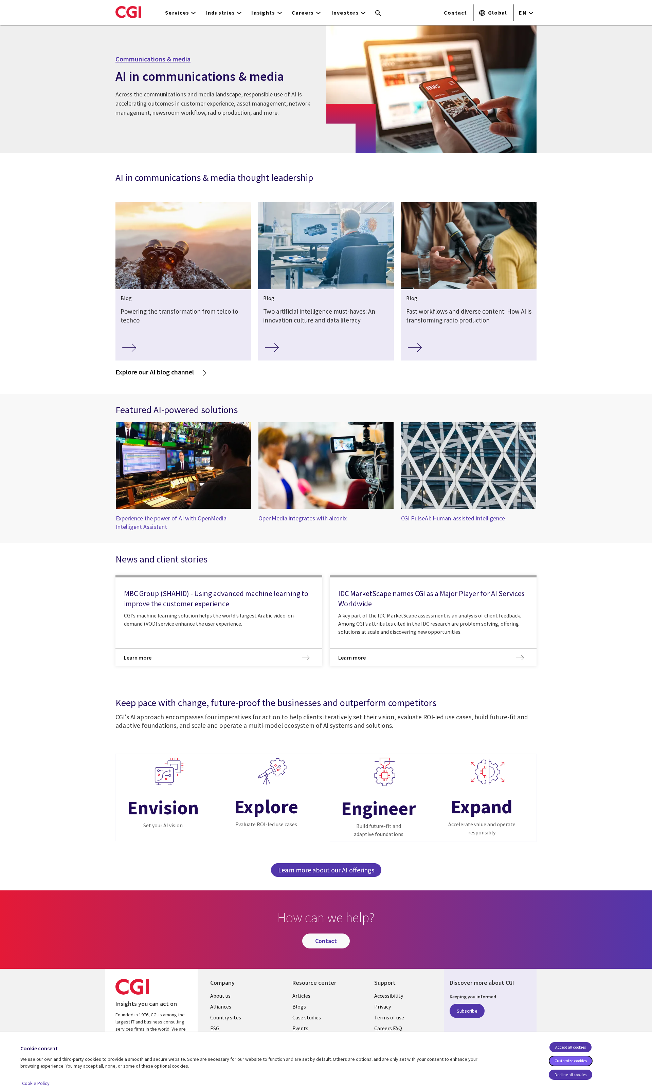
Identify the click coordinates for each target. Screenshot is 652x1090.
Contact (455, 12)
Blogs (299, 1006)
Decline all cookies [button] (570, 1074)
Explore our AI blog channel (160, 371)
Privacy (382, 1006)
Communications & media (153, 59)
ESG (214, 1028)
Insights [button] (263, 12)
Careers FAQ (388, 1028)
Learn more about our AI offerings (326, 870)
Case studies (306, 1017)
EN (523, 12)
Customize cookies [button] (571, 1060)
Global (497, 12)
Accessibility (388, 995)
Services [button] (177, 12)
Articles (301, 995)
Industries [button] (220, 12)
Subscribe (467, 1011)
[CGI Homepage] (128, 12)
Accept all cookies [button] (570, 1047)
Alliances (220, 1006)
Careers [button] (303, 12)
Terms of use (389, 1017)
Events (300, 1028)
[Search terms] (378, 13)
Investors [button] (345, 12)
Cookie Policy (36, 1083)
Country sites (225, 1017)
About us (220, 995)
